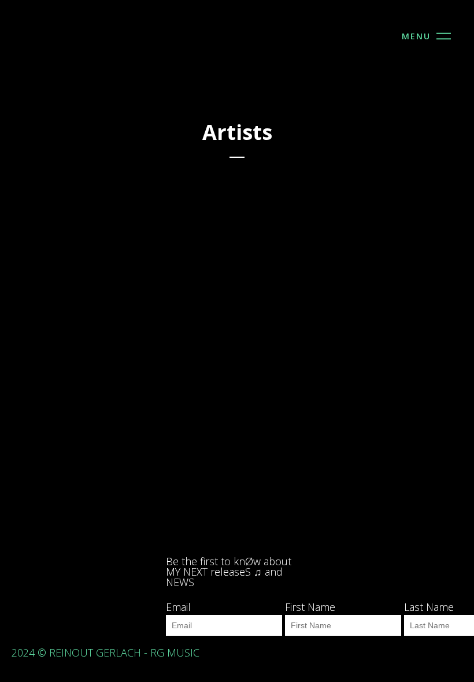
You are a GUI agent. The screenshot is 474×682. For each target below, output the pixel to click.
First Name (310, 607)
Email (178, 607)
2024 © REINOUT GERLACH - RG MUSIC (108, 652)
